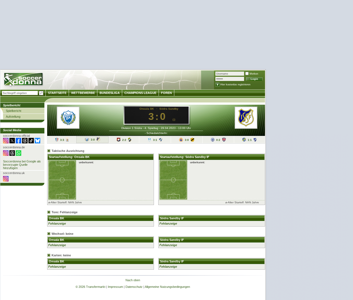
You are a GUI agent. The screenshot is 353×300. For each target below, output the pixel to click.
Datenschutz (134, 286)
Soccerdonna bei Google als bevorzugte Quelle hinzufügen (22, 165)
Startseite (57, 92)
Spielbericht (13, 110)
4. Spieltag (151, 128)
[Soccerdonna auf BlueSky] (37, 142)
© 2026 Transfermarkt (90, 286)
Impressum (115, 286)
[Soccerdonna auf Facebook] (18, 142)
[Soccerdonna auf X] (12, 142)
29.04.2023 (168, 128)
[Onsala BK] (68, 127)
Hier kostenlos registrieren (235, 84)
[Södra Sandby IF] (246, 127)
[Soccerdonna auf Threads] (25, 142)
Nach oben (132, 280)
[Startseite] (24, 80)
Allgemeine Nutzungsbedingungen (167, 286)
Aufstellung (13, 116)
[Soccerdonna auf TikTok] (31, 142)
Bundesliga (110, 92)
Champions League (140, 92)
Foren (166, 92)
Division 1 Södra (131, 128)
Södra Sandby (168, 108)
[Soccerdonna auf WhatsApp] (18, 154)
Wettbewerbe (83, 92)
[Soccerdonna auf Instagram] (6, 142)
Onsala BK (147, 108)
